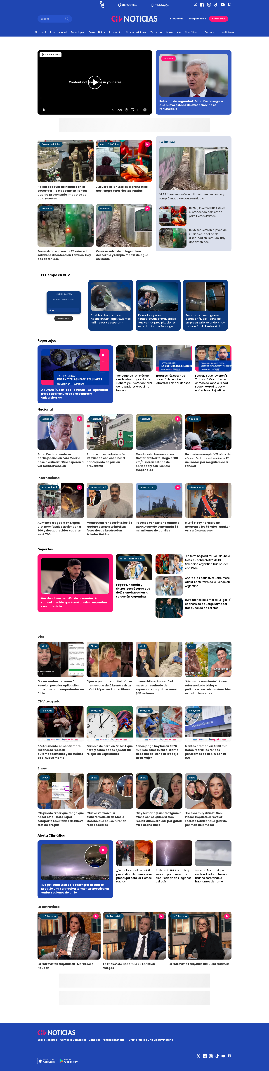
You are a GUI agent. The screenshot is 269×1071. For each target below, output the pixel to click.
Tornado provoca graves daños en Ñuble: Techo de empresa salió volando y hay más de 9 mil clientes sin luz (205, 320)
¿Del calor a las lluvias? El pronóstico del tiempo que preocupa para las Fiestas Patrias (134, 876)
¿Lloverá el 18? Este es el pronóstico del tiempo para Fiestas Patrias (122, 189)
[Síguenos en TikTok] (216, 5)
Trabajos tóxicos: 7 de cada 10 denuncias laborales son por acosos (173, 379)
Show (169, 32)
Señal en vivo (218, 18)
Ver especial (63, 318)
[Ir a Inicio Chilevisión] (160, 5)
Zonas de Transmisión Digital (107, 1039)
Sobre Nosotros (47, 1039)
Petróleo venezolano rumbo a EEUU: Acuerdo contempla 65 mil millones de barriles (157, 526)
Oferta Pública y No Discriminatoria (151, 1039)
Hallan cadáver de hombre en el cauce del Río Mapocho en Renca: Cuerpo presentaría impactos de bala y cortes (62, 192)
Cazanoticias (96, 32)
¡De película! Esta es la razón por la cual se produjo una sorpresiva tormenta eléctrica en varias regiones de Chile (75, 888)
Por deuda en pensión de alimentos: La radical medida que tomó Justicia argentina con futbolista (74, 602)
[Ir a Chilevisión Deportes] (127, 4)
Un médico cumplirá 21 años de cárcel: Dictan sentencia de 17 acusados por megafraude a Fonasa (208, 460)
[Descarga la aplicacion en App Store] (68, 1061)
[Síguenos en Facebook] (202, 5)
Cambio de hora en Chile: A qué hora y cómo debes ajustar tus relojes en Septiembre (110, 750)
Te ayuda (156, 32)
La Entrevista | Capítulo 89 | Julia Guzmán (198, 964)
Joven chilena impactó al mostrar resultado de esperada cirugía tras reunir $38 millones (157, 687)
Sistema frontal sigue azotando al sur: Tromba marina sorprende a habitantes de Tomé (212, 876)
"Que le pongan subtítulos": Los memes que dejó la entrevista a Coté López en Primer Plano (109, 685)
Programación (197, 18)
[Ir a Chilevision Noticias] (134, 1032)
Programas (176, 18)
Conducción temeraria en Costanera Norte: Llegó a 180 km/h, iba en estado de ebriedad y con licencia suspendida (157, 462)
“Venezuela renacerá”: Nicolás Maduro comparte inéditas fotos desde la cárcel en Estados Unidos (109, 528)
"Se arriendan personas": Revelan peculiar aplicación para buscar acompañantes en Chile (61, 687)
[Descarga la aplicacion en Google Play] (47, 1061)
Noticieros (228, 32)
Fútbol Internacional (131, 558)
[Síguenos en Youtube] (223, 5)
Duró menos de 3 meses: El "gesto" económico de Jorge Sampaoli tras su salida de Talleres (208, 604)
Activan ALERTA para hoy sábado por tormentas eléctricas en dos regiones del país (173, 876)
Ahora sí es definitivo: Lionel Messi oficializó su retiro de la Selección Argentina (207, 582)
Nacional (40, 32)
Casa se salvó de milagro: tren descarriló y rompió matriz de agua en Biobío (122, 255)
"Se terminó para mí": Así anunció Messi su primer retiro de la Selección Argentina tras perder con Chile (207, 562)
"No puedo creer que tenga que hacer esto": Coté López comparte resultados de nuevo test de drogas (61, 819)
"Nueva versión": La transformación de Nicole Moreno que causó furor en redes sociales (106, 819)
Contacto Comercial (73, 1039)
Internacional (58, 32)
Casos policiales (136, 32)
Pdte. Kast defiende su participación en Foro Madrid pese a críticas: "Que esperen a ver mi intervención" (61, 460)
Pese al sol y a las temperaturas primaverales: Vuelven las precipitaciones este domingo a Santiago (157, 320)
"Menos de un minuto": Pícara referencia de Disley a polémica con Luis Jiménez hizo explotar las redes (208, 687)
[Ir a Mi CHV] (102, 4)
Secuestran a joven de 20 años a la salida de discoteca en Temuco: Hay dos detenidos (64, 255)
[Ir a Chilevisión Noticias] (134, 19)
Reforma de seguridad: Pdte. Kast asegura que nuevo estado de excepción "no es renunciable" (191, 105)
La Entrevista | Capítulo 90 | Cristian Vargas (129, 966)
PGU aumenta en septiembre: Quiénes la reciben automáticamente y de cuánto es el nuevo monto (60, 752)
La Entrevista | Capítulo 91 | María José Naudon (65, 966)
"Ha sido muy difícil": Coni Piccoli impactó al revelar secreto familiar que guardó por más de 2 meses (206, 819)
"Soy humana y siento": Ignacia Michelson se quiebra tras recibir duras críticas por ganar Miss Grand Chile (159, 819)
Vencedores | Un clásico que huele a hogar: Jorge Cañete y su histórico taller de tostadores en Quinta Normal (134, 383)
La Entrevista (209, 32)
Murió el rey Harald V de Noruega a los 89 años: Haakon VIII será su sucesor (207, 526)
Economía (115, 32)
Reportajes (77, 32)
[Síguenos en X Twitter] (195, 5)
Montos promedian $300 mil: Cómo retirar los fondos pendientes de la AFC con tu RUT (206, 752)
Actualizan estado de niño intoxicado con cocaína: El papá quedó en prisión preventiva (106, 460)
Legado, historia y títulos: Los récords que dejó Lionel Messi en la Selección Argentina (133, 590)
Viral (44, 646)
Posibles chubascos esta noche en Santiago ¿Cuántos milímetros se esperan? (111, 318)
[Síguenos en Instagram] (209, 5)
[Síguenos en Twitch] (229, 5)
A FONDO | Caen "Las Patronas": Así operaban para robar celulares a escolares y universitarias (74, 393)
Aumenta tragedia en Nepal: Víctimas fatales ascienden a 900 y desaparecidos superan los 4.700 (60, 528)
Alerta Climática (187, 32)
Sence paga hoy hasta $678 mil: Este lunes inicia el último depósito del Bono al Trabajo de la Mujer (157, 752)
